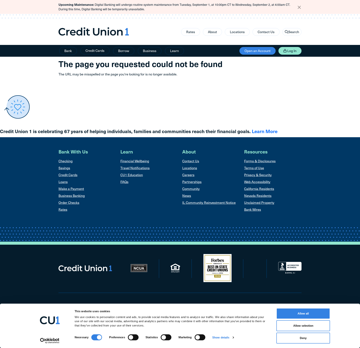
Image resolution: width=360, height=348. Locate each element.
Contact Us (266, 31)
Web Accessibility (257, 181)
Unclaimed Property (259, 202)
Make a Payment (71, 188)
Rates (190, 31)
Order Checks (68, 202)
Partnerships (192, 181)
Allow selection (303, 325)
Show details (220, 337)
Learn (174, 50)
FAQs (124, 181)
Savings (64, 167)
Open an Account (257, 50)
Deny (303, 338)
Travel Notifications (135, 167)
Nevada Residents (258, 195)
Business (149, 50)
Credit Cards (95, 50)
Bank (68, 50)
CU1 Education (131, 174)
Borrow (123, 50)
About (212, 31)
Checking (65, 160)
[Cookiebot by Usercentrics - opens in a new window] (49, 341)
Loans (63, 181)
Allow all (303, 313)
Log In (291, 50)
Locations (237, 31)
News (186, 195)
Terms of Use (254, 167)
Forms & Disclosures (260, 160)
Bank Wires (252, 209)
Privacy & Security (258, 174)
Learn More (265, 131)
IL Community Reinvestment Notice (209, 202)
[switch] (133, 337)
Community (191, 188)
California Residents (259, 188)
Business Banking (71, 195)
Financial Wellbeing (134, 160)
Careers (188, 174)
